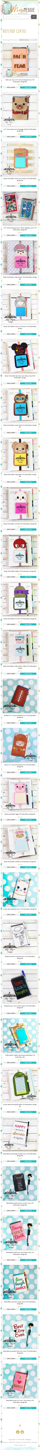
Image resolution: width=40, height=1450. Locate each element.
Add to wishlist (11, 87)
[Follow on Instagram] (22, 1432)
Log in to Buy (28, 87)
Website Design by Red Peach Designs (23, 1442)
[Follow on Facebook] (18, 1432)
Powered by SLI (20, 1445)
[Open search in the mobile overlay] (20, 17)
